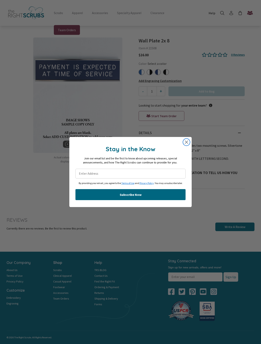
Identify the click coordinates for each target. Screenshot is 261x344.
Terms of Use (127, 183)
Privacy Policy (146, 183)
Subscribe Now (131, 195)
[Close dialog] (186, 142)
